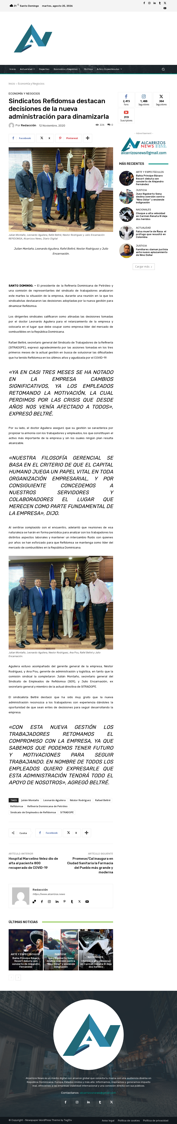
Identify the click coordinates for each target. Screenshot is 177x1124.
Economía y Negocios (31, 83)
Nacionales (95, 957)
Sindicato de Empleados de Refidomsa (33, 812)
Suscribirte (126, 111)
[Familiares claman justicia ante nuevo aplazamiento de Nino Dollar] (126, 250)
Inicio (12, 83)
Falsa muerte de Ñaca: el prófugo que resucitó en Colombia (151, 234)
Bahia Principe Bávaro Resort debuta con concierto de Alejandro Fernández (26, 962)
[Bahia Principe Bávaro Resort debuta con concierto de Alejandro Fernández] (26, 949)
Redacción (28, 125)
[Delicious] (34, 900)
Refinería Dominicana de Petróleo (47, 806)
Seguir (144, 95)
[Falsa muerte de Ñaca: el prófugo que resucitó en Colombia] (126, 232)
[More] (87, 138)
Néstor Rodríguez (80, 800)
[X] (165, 3)
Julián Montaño (30, 800)
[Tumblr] (159, 3)
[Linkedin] (154, 3)
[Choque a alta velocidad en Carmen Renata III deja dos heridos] (96, 949)
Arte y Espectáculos (25, 954)
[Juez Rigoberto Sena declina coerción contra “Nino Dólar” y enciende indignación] (61, 949)
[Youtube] (165, 8)
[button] (163, 69)
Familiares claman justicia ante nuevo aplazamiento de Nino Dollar (152, 252)
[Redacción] (12, 125)
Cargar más (142, 266)
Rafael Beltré (103, 800)
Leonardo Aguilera (54, 800)
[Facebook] (144, 3)
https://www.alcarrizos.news (49, 894)
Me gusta (126, 95)
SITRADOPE (67, 812)
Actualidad (143, 228)
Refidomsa (16, 806)
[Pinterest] (64, 900)
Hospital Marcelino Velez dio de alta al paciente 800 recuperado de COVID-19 (33, 863)
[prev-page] (11, 977)
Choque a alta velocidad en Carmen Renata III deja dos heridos (96, 964)
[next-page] (18, 977)
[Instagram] (149, 3)
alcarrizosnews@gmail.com (98, 1092)
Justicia (60, 954)
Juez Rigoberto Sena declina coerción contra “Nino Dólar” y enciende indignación (61, 962)
